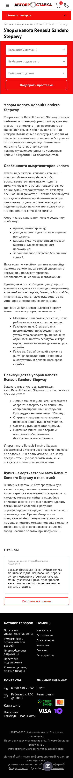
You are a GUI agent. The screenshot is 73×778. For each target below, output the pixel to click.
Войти (41, 688)
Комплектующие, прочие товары (15, 669)
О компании (45, 635)
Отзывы (42, 650)
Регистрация (45, 655)
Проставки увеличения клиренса (18, 632)
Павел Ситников (53, 768)
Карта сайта (12, 705)
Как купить (44, 630)
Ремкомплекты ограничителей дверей (14, 642)
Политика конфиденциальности (20, 714)
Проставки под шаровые (13, 660)
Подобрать (36, 85)
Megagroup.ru (18, 768)
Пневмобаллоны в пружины (15, 652)
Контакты (43, 645)
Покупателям (45, 640)
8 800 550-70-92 (22, 688)
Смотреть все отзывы (36, 601)
